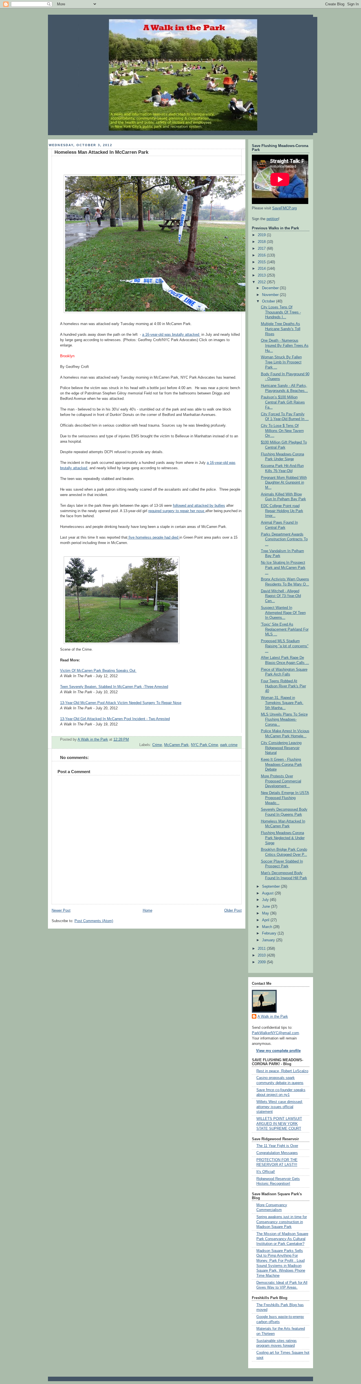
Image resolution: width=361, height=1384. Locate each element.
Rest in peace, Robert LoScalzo (282, 1071)
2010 (262, 955)
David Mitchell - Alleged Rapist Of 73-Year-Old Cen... (281, 596)
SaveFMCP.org (284, 208)
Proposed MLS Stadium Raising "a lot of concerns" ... (285, 646)
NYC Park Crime (204, 745)
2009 (262, 962)
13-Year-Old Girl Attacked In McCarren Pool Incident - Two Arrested (115, 719)
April (266, 920)
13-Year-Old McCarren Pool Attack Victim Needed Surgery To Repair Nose (120, 703)
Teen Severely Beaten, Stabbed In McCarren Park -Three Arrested (114, 687)
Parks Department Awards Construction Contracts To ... (284, 539)
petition (272, 219)
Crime (157, 745)
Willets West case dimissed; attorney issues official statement (279, 1107)
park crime (228, 745)
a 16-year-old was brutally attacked (171, 335)
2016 (262, 255)
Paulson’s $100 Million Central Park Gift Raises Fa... (283, 402)
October (269, 301)
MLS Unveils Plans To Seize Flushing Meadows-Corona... (284, 719)
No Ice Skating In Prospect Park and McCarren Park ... (283, 567)
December (271, 288)
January (269, 940)
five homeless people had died (153, 537)
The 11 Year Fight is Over (277, 1146)
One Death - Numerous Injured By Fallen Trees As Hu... (285, 345)
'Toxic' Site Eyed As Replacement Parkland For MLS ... (285, 629)
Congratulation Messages (277, 1153)
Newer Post (61, 911)
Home (147, 911)
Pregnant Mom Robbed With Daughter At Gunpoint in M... (284, 483)
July (266, 900)
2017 (262, 249)
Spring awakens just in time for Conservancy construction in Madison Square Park (281, 1222)
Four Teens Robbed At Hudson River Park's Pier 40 (283, 686)
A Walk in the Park (272, 1017)
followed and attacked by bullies (199, 506)
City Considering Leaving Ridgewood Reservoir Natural (281, 748)
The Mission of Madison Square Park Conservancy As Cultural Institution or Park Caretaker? (282, 1239)
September (271, 887)
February (270, 933)
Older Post (233, 911)
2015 (262, 262)
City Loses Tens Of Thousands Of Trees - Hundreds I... (281, 312)
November (271, 295)
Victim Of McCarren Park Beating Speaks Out (98, 671)
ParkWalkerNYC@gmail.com (275, 1033)
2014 (262, 269)
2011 (262, 949)
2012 (262, 282)
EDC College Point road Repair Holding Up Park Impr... (282, 511)
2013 (262, 275)
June (266, 907)
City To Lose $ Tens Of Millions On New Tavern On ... (282, 431)
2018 (262, 242)
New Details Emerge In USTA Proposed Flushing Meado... (285, 798)
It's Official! (265, 1172)
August (268, 893)
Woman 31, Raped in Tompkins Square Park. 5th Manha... (282, 703)
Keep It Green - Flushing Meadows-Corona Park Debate (281, 764)
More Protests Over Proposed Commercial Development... (281, 781)
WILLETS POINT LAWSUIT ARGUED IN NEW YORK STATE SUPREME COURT (279, 1124)
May (266, 913)
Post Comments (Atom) (93, 921)
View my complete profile (278, 1051)
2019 (262, 235)
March (267, 927)
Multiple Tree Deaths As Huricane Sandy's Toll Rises (280, 329)
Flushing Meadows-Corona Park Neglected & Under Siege (283, 838)
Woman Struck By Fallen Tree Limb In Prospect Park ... (281, 362)
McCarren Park (176, 745)
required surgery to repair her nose (176, 511)
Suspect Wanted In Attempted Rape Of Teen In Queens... (283, 613)
